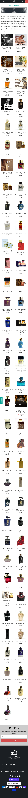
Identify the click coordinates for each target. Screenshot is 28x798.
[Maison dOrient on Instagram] (10, 776)
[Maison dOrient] (14, 1)
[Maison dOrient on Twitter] (17, 776)
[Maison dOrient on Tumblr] (15, 776)
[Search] (23, 1)
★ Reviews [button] (1, 400)
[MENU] (0, 1)
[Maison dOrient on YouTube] (20, 776)
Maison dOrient (11, 794)
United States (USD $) (13, 783)
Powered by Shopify (18, 794)
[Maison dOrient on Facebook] (8, 776)
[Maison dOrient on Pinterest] (13, 776)
